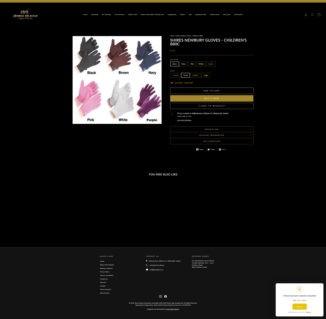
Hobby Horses (214, 14)
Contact (102, 286)
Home (85, 14)
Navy (184, 64)
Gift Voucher (238, 14)
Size (172, 71)
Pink (192, 64)
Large (206, 75)
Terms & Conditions (106, 275)
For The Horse (119, 14)
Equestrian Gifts (200, 14)
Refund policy (105, 293)
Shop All (103, 282)
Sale (190, 14)
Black (175, 64)
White (201, 64)
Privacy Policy (104, 272)
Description (212, 129)
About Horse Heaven (107, 265)
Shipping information (211, 135)
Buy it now (211, 98)
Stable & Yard (132, 14)
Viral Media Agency (172, 309)
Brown (211, 64)
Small (185, 75)
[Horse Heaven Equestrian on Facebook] (165, 296)
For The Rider (106, 14)
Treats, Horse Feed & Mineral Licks (152, 14)
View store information (184, 120)
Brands (182, 14)
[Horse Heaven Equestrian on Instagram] (160, 296)
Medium (195, 75)
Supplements (172, 14)
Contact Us (104, 279)
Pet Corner (226, 14)
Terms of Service (105, 289)
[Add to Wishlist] (113, 185)
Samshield (94, 14)
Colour (174, 59)
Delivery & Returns (106, 268)
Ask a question (211, 141)
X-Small (176, 75)
